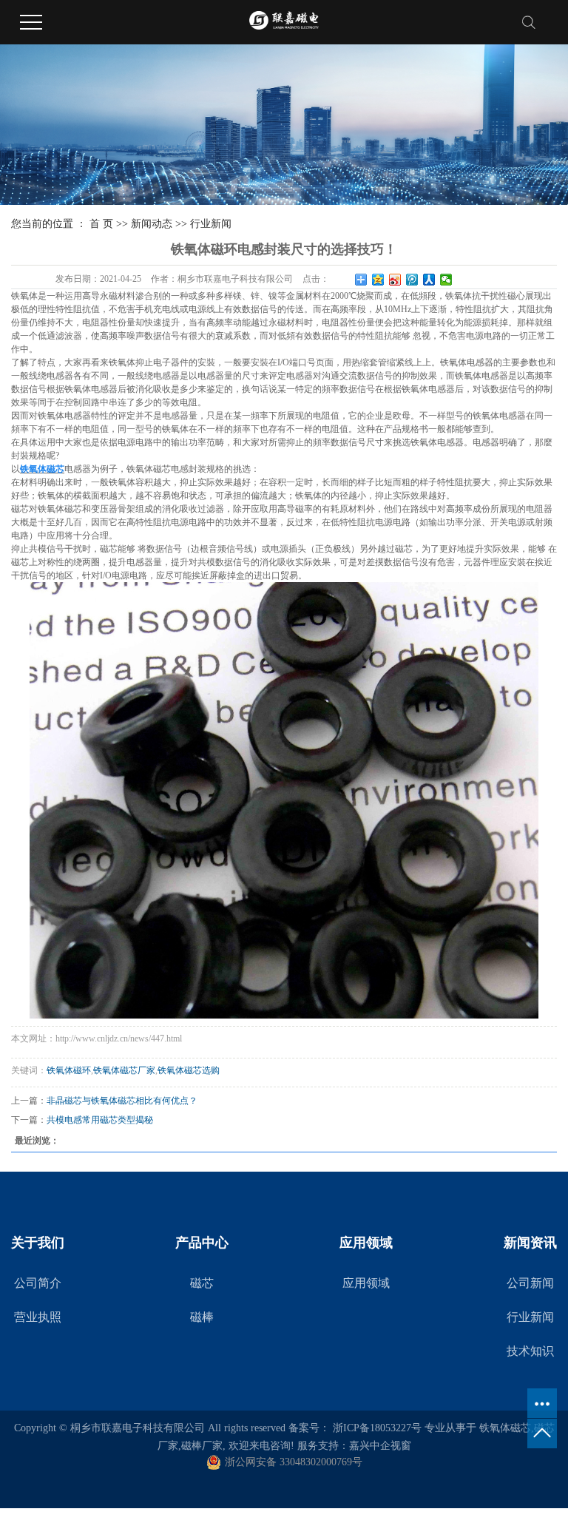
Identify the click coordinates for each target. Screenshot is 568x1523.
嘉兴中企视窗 (380, 1445)
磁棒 (202, 1317)
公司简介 (37, 1283)
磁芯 (202, 1283)
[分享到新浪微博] (395, 280)
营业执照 (37, 1317)
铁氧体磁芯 (505, 1427)
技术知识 (530, 1351)
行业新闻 (210, 223)
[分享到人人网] (429, 280)
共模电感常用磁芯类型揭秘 (100, 1120)
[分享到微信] (446, 280)
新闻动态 (151, 223)
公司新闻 (530, 1283)
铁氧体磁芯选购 (189, 1070)
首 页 (101, 223)
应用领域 (366, 1283)
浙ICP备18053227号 (377, 1427)
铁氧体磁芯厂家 (124, 1070)
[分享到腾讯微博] (412, 280)
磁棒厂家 (202, 1445)
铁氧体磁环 (69, 1070)
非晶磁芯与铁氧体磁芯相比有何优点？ (122, 1100)
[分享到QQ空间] (378, 280)
